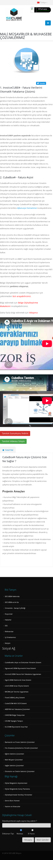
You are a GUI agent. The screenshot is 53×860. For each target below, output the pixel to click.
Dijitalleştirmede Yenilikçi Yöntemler (18, 795)
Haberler (8, 620)
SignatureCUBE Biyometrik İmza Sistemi (20, 668)
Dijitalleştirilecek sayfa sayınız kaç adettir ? (19, 821)
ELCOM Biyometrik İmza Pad (16, 727)
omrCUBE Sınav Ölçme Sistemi (17, 686)
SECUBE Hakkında (12, 596)
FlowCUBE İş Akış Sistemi (15, 698)
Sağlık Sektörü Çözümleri (14, 766)
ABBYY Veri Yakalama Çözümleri (17, 709)
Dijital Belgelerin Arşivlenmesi (16, 783)
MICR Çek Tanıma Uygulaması (16, 692)
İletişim (7, 643)
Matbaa (20, 833)
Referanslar (9, 631)
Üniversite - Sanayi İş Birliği (15, 608)
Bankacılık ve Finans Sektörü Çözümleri (20, 742)
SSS (6, 626)
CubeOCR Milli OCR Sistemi (16, 703)
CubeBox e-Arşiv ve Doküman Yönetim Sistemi (23, 662)
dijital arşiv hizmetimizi (27, 208)
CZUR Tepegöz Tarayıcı (14, 721)
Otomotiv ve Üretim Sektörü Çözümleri (19, 771)
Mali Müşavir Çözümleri (14, 760)
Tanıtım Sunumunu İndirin (15, 433)
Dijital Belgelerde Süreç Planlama (17, 789)
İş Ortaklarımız (10, 637)
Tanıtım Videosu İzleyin (13, 441)
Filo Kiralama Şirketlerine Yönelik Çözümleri (21, 748)
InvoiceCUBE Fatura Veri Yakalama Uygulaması (23, 674)
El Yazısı (31, 833)
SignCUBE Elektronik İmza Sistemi (18, 680)
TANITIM (8, 450)
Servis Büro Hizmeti (12, 801)
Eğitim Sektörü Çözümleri (14, 754)
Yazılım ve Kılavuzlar (12, 806)
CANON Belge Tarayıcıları (15, 715)
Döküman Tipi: (8, 833)
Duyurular (9, 614)
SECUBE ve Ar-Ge (12, 602)
